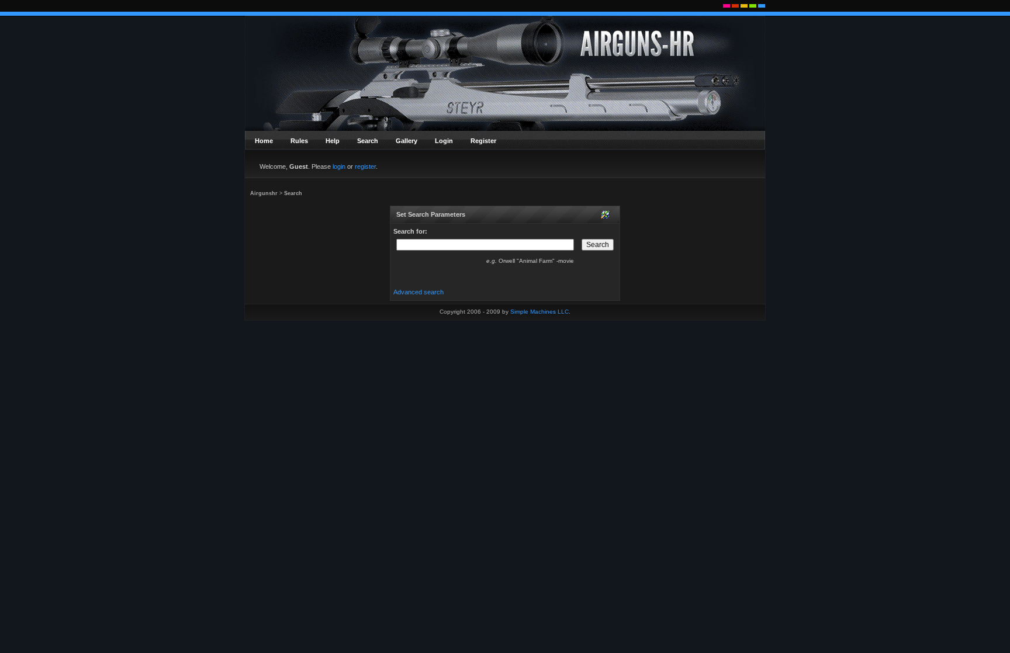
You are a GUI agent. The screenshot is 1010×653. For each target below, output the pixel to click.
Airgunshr (264, 193)
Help (333, 140)
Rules (299, 140)
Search (367, 140)
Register (483, 140)
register (365, 166)
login (339, 166)
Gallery (406, 140)
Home (264, 140)
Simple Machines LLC (539, 311)
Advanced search (418, 292)
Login (444, 140)
